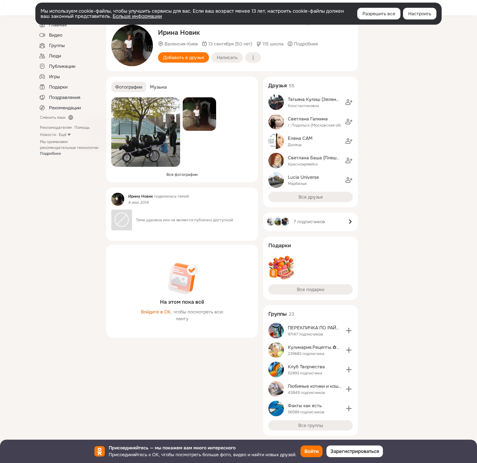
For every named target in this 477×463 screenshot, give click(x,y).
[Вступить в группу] (349, 331)
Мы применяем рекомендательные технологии (69, 147)
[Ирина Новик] (117, 199)
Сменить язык (53, 117)
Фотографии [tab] (128, 87)
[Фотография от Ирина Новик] (132, 45)
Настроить (419, 14)
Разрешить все (378, 14)
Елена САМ (300, 138)
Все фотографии (182, 174)
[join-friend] (349, 102)
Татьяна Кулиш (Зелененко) (318, 99)
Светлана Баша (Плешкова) (318, 158)
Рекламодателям (56, 127)
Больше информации (137, 16)
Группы (277, 314)
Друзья (277, 85)
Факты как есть (305, 405)
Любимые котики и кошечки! (318, 386)
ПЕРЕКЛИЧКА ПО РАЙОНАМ (319, 328)
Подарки (279, 245)
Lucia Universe (303, 177)
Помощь (82, 127)
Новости (48, 134)
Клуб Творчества (306, 367)
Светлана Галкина (308, 119)
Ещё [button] (63, 134)
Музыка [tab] (158, 87)
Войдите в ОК (156, 312)
